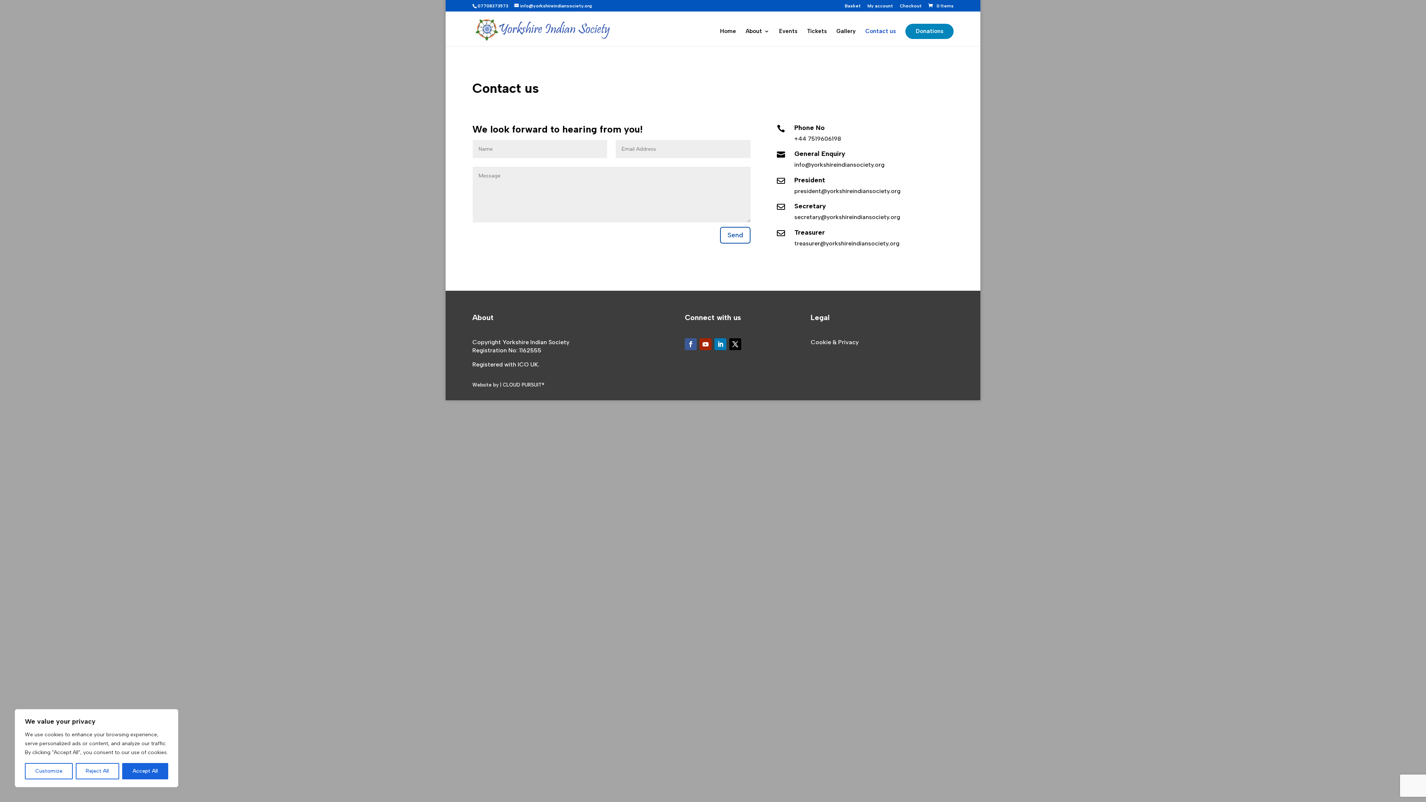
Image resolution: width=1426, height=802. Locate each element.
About (754, 32)
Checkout (911, 6)
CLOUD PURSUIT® (523, 385)
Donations (929, 31)
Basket (853, 6)
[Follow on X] (735, 344)
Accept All (145, 771)
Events (788, 32)
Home (728, 32)
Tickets (817, 32)
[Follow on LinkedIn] (720, 344)
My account (880, 6)
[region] (96, 748)
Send (735, 235)
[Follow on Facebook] (691, 344)
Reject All (97, 771)
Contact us (880, 32)
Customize (48, 771)
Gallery (846, 32)
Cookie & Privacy (835, 342)
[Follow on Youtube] (706, 344)
